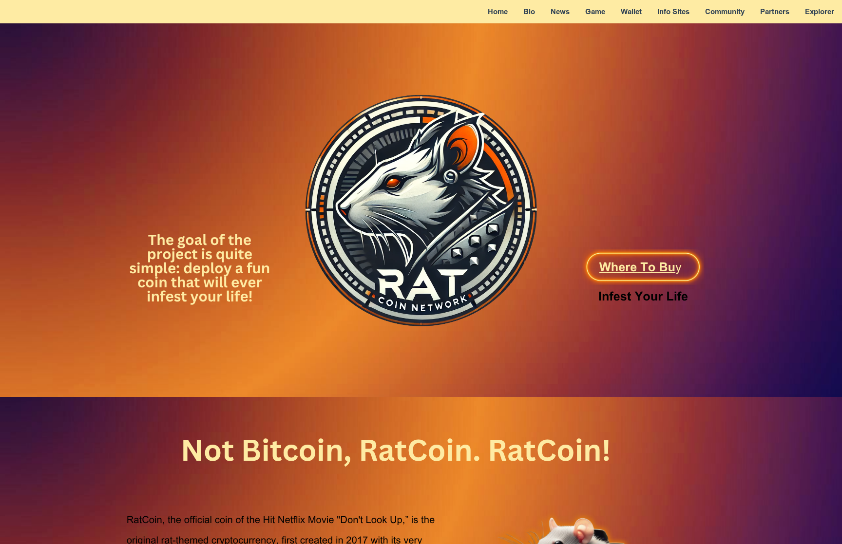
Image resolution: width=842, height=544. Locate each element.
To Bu (656, 269)
